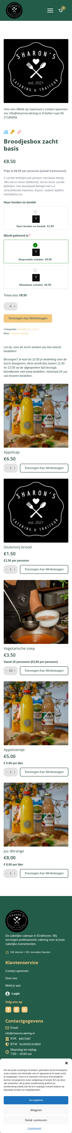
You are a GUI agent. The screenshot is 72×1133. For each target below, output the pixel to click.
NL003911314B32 (30, 1044)
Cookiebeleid (34, 1128)
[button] (66, 1063)
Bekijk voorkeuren (36, 1120)
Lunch (35, 329)
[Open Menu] (50, 10)
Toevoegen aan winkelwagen (27, 318)
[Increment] (15, 306)
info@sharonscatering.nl (20, 1033)
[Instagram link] (16, 1010)
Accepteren (36, 1100)
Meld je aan (13, 985)
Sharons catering (20, 333)
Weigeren (36, 1110)
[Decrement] (7, 468)
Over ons (11, 978)
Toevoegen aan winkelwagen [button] (44, 468)
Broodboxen (24, 329)
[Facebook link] (8, 1010)
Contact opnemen (17, 971)
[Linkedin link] (25, 1010)
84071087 (25, 1038)
